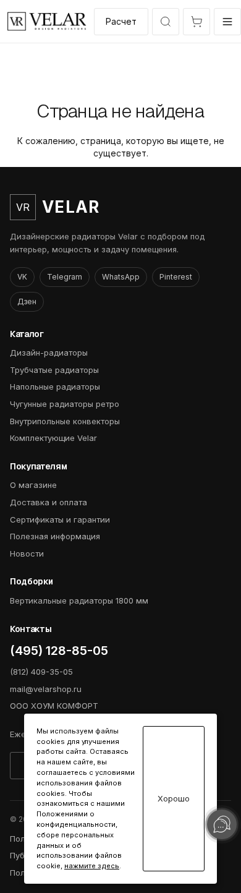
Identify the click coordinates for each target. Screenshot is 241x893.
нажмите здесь (91, 865)
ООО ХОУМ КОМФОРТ (54, 706)
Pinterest (175, 276)
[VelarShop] (47, 21)
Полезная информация (55, 536)
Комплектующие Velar (53, 438)
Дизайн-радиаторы (49, 352)
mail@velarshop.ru (46, 689)
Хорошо (174, 798)
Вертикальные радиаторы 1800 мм (79, 600)
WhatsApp (121, 276)
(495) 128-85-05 (59, 650)
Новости (27, 553)
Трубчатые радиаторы (54, 370)
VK (22, 276)
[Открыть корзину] (196, 21)
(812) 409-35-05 (41, 672)
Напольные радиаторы (55, 386)
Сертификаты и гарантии (60, 519)
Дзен (26, 301)
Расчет (121, 21)
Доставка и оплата (48, 502)
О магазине (33, 485)
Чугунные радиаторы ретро (64, 404)
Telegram (64, 276)
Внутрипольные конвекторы (65, 421)
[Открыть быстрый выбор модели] (165, 21)
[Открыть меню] (227, 21)
